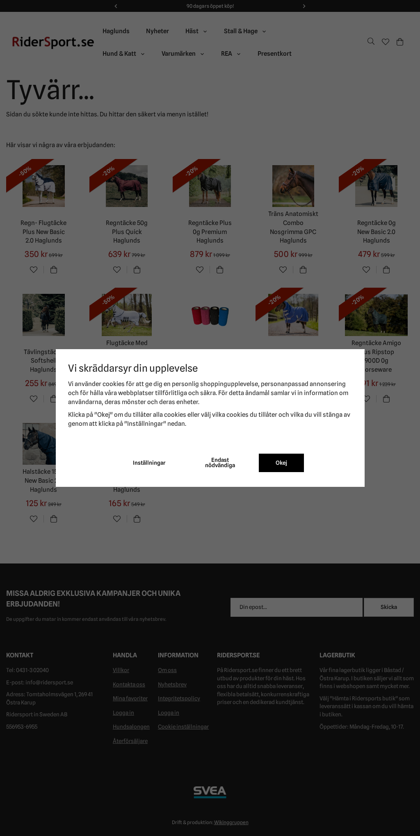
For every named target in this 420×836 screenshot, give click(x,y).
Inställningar (149, 462)
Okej (281, 462)
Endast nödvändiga (220, 463)
